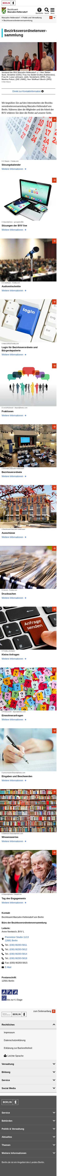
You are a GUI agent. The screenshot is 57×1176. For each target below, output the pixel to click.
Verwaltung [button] (8, 1064)
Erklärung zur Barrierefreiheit (18, 1048)
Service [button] (6, 1080)
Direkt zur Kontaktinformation (26, 91)
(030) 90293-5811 (18, 945)
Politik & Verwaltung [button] (13, 1129)
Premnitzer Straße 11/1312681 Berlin (17, 939)
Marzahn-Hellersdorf (11, 17)
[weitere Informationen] (4, 10)
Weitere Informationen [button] (14, 1153)
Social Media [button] (9, 1088)
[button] (52, 17)
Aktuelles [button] (7, 1137)
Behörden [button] (7, 1121)
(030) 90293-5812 (18, 949)
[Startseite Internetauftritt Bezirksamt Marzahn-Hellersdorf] (14, 1014)
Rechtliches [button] (8, 1024)
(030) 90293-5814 (18, 954)
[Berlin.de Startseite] (8, 3)
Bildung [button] (6, 1072)
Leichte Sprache (15, 1056)
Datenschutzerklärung (14, 1040)
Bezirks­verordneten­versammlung (17, 20)
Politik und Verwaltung (32, 17)
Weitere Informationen (13, 169)
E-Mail (8, 967)
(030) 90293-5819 (18, 958)
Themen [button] (6, 1145)
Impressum (9, 1032)
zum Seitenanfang (42, 1011)
